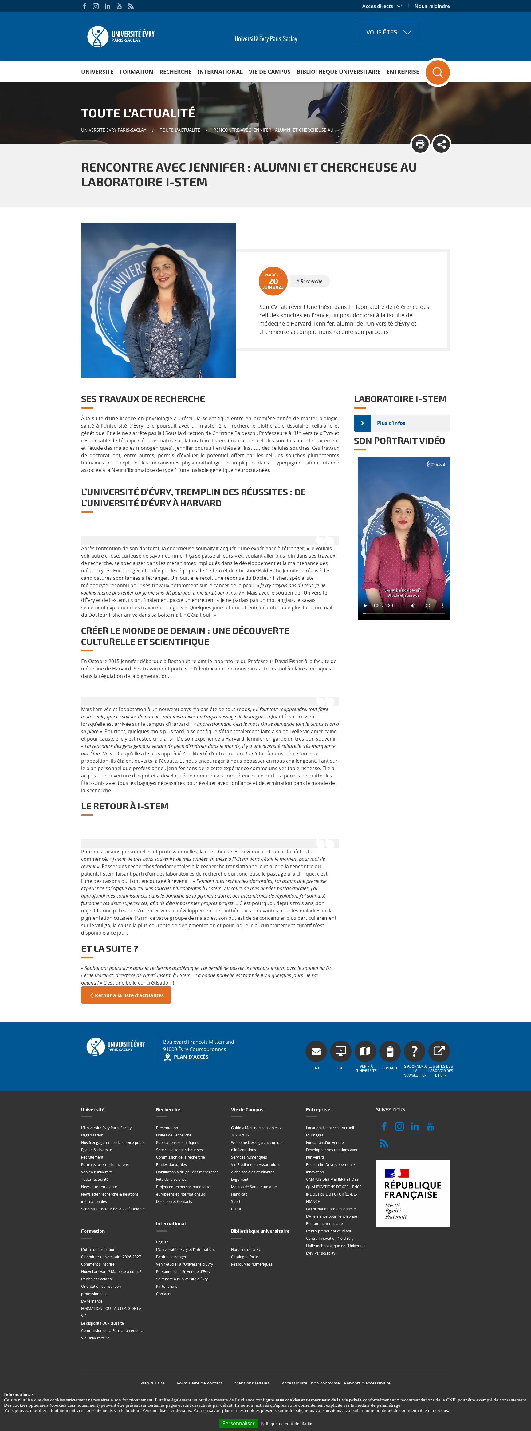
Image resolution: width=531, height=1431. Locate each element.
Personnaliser (238, 1423)
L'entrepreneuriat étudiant (328, 1231)
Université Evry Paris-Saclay (113, 130)
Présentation (167, 1127)
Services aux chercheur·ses (179, 1149)
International (220, 71)
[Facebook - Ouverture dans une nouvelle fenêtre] (84, 6)
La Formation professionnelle (331, 1209)
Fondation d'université (325, 1142)
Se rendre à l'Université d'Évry (182, 1279)
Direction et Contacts (174, 1201)
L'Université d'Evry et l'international (186, 1249)
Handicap (239, 1194)
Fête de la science (171, 1179)
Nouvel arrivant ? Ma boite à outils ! (111, 1271)
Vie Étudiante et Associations (255, 1164)
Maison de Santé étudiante (254, 1186)
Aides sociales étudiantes (252, 1172)
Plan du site (152, 1383)
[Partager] (441, 144)
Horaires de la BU (246, 1249)
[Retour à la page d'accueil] (120, 34)
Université (97, 71)
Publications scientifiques (177, 1142)
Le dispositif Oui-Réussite (102, 1323)
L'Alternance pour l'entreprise (331, 1216)
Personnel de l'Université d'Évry (183, 1271)
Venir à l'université (97, 1172)
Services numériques (249, 1157)
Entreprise (403, 71)
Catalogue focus (245, 1256)
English (162, 1242)
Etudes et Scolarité (97, 1279)
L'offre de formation (98, 1249)
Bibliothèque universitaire (338, 71)
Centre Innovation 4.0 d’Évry (330, 1238)
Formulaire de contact (199, 1383)
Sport (235, 1201)
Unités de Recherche (173, 1135)
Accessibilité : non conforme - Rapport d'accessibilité (336, 1383)
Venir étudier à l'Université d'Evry (184, 1264)
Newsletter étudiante (99, 1186)
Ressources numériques (251, 1264)
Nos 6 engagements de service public (113, 1142)
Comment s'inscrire (98, 1264)
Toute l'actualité (180, 130)
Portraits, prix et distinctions (105, 1164)
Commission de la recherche (180, 1157)
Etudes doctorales (171, 1164)
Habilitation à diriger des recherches (187, 1172)
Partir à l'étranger (171, 1256)
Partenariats (166, 1286)
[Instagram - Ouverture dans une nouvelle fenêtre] (96, 6)
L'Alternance (92, 1301)
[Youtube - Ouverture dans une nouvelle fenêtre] (119, 6)
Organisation (92, 1135)
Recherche (175, 71)
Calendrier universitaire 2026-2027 (111, 1256)
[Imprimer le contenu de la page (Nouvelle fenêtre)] (420, 144)
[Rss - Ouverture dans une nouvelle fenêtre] (131, 6)
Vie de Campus (270, 71)
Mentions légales (251, 1383)
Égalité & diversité (96, 1149)
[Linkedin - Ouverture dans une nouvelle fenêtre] (107, 6)
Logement (239, 1179)
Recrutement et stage (324, 1223)
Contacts (163, 1293)
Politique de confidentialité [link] (286, 1423)
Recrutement (92, 1157)
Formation (136, 71)
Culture (237, 1209)
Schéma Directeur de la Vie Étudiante (113, 1209)
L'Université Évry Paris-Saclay (106, 1127)
